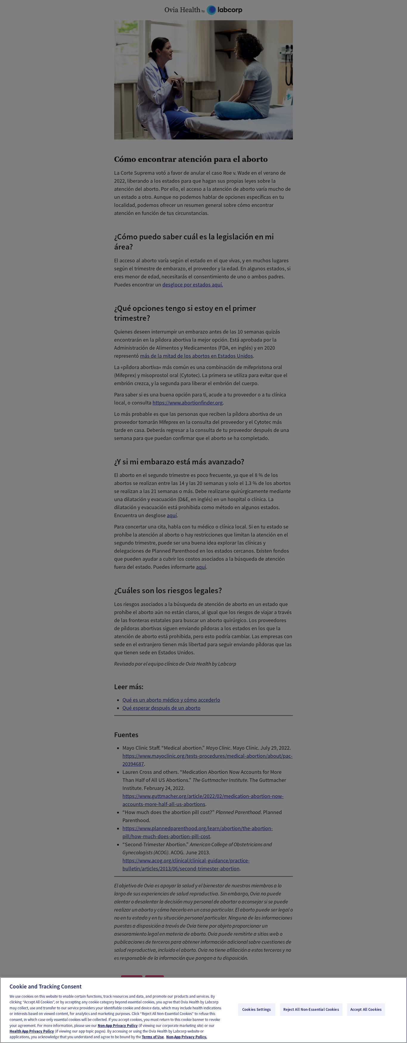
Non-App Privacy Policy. (186, 1036)
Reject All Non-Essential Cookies (311, 1009)
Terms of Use (153, 1036)
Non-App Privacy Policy (118, 1025)
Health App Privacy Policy (32, 1031)
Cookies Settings (256, 1009)
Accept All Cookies (366, 1009)
